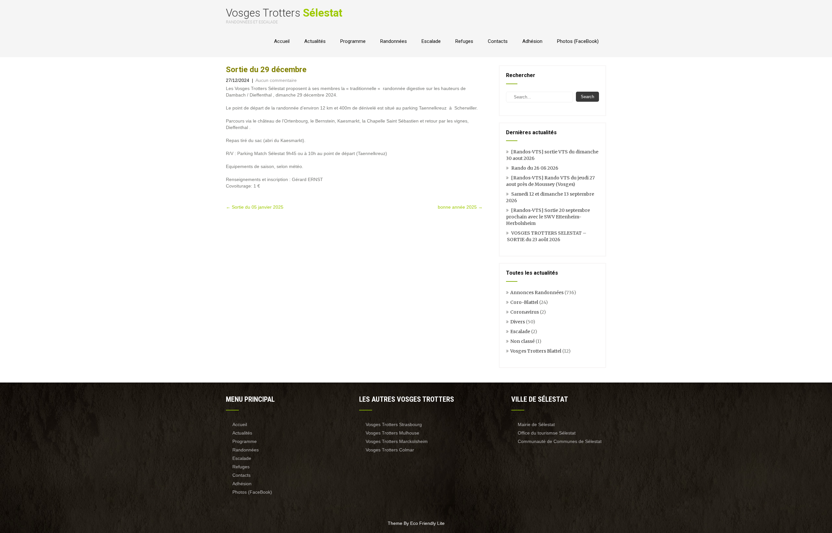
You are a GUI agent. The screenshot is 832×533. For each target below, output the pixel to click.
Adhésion (532, 41)
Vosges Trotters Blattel (535, 351)
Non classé (522, 341)
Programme (353, 41)
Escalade (431, 41)
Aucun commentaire (276, 80)
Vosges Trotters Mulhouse (392, 433)
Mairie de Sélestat (536, 424)
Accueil (282, 41)
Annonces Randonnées (537, 292)
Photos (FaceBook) (578, 41)
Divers (517, 322)
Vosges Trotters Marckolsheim (397, 441)
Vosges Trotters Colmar (390, 449)
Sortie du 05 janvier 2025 (254, 207)
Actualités (315, 41)
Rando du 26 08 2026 (534, 168)
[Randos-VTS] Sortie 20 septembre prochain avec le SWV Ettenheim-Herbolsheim (548, 216)
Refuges (464, 41)
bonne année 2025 (460, 207)
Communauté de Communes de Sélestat (560, 441)
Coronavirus (524, 312)
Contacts (498, 41)
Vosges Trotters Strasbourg (394, 424)
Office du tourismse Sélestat (547, 433)
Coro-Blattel (524, 302)
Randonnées (393, 41)
